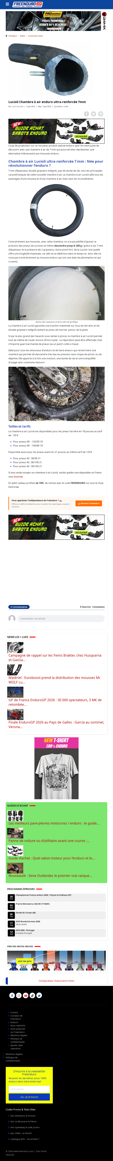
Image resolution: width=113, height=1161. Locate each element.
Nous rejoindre (17, 1025)
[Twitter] (93, 113)
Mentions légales (18, 1035)
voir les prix (24, 961)
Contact (14, 1012)
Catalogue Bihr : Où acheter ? (24, 1139)
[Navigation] (8, 4)
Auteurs (14, 1022)
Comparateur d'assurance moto (56, 980)
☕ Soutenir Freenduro (89, 503)
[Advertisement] (56, 568)
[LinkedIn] (100, 113)
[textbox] (61, 618)
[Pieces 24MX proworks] (56, 20)
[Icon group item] (12, 995)
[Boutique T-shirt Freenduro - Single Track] (56, 768)
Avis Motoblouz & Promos (22, 1115)
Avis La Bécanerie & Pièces (23, 1121)
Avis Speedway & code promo (24, 1127)
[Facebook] (86, 113)
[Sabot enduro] (56, 131)
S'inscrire (85, 606)
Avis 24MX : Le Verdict (21, 1133)
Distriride (18, 476)
